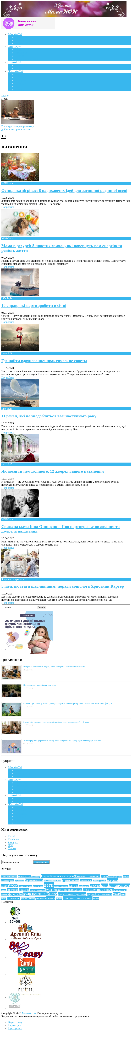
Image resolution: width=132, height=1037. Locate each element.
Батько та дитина (25, 68)
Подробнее (7, 207)
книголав (12, 889)
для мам (73, 885)
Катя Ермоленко (9, 876)
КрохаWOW (22, 49)
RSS (10, 845)
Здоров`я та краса (25, 43)
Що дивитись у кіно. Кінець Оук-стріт (39, 685)
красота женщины (37, 890)
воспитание (86, 880)
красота (24, 889)
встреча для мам (99, 881)
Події (18, 74)
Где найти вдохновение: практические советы (44, 361)
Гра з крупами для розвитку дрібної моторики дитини (17, 128)
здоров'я (85, 886)
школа (96, 898)
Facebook (13, 839)
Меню (5, 95)
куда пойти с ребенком (99, 894)
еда (80, 886)
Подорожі (21, 80)
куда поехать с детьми (98, 889)
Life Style (20, 77)
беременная (19, 881)
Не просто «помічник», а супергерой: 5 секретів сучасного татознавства (54, 666)
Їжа (17, 86)
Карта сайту (15, 1022)
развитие (40, 898)
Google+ (13, 842)
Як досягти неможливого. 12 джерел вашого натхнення (52, 471)
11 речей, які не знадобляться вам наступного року (48, 416)
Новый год (35, 877)
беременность (34, 880)
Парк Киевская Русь (57, 876)
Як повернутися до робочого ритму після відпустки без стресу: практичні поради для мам (62, 740)
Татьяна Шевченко (87, 876)
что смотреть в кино (77, 898)
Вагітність (21, 37)
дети (49, 885)
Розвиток (20, 55)
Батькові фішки (24, 65)
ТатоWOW (14, 62)
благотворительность (52, 881)
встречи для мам (25, 886)
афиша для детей (115, 877)
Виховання (21, 52)
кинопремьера (119, 885)
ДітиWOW (14, 46)
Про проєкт (15, 1028)
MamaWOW (29, 1013)
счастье (59, 899)
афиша (104, 876)
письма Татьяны (28, 899)
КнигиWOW (24, 876)
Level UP (20, 83)
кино (104, 885)
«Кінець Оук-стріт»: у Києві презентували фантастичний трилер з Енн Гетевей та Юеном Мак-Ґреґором (67, 703)
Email (11, 836)
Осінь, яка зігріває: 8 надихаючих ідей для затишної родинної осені (64, 190)
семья (50, 898)
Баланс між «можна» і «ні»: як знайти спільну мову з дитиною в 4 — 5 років (56, 722)
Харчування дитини (27, 58)
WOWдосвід (22, 40)
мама (116, 894)
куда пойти (16, 894)
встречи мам (38, 886)
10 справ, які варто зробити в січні (33, 305)
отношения (13, 898)
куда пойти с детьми (72, 894)
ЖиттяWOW (15, 71)
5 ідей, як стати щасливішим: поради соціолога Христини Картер (62, 586)
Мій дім (19, 89)
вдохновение (70, 880)
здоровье (95, 885)
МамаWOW (15, 34)
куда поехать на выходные (64, 889)
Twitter (12, 848)
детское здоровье (61, 886)
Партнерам (14, 1025)
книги (3, 890)
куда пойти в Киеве (40, 894)
